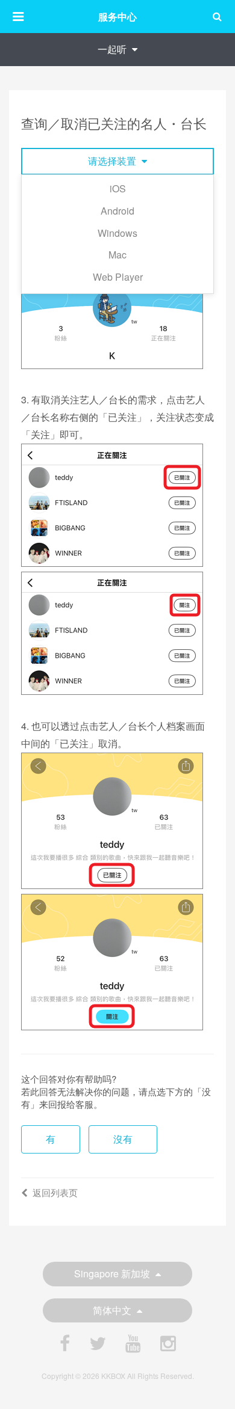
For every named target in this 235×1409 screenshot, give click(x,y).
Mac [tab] (117, 254)
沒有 (123, 1139)
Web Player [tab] (118, 277)
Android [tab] (117, 211)
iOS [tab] (118, 188)
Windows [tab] (117, 233)
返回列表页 (55, 1192)
